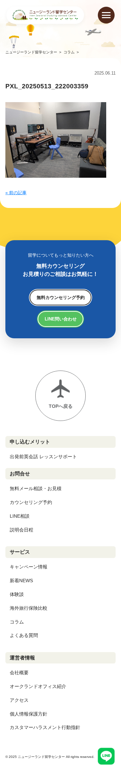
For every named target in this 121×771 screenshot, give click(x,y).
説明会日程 (21, 529)
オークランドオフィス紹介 (38, 686)
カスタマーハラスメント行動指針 (45, 727)
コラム (17, 622)
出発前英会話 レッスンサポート (43, 456)
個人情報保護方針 (28, 714)
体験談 (17, 594)
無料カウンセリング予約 (61, 297)
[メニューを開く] (106, 15)
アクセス (19, 700)
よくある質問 (24, 635)
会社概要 (19, 672)
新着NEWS (21, 580)
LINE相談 (20, 516)
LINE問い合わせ (61, 319)
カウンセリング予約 (31, 502)
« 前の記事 (16, 192)
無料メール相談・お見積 (36, 488)
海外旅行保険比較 (28, 608)
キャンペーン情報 (28, 566)
